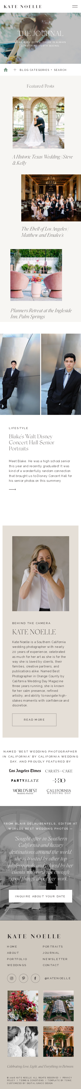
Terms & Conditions (31, 1080)
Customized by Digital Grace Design (30, 1083)
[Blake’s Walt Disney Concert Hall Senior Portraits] (12, 489)
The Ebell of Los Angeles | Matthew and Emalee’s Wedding (44, 235)
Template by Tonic (60, 1080)
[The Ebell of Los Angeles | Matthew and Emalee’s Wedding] (51, 197)
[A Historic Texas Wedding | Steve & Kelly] (38, 123)
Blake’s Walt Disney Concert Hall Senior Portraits (31, 442)
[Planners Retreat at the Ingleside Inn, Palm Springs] (36, 275)
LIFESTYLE (19, 428)
